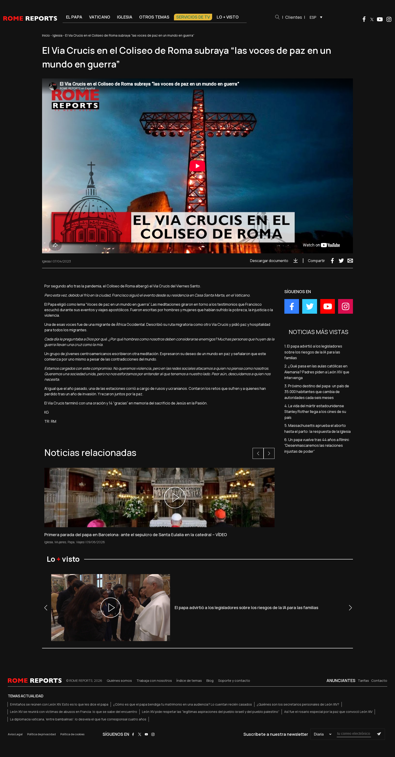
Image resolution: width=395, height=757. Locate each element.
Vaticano (99, 17)
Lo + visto (228, 17)
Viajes (80, 542)
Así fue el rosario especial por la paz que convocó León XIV (328, 711)
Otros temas (154, 17)
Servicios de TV (193, 17)
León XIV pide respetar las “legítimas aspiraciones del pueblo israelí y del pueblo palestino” (210, 711)
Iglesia (124, 17)
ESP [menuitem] (313, 17)
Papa (71, 542)
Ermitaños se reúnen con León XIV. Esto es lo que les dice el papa (59, 704)
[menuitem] (314, 17)
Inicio (46, 35)
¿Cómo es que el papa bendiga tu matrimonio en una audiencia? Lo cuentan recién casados (182, 704)
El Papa (74, 17)
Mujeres (60, 542)
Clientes (293, 17)
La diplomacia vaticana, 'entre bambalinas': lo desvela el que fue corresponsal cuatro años (78, 719)
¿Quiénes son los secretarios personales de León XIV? (298, 704)
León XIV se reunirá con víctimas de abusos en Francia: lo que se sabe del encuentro (73, 711)
